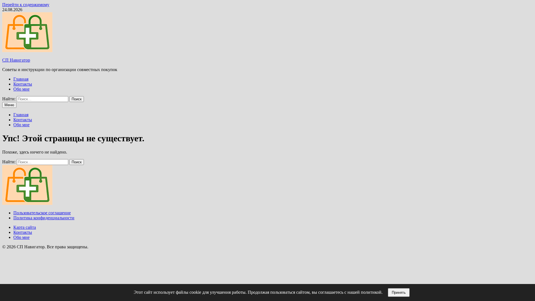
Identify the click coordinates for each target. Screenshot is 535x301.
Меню (9, 105)
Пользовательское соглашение (42, 212)
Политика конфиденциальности (43, 217)
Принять (399, 292)
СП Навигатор (16, 60)
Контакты (22, 84)
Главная (20, 79)
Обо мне (21, 89)
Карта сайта (24, 227)
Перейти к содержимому (25, 4)
